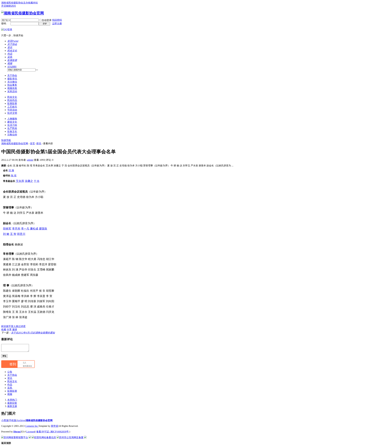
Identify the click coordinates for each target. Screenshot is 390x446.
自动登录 (46, 20)
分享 (9, 329)
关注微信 (12, 82)
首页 (12, 41)
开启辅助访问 (8, 6)
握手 (8, 326)
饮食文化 (12, 131)
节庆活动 (12, 110)
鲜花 (3, 326)
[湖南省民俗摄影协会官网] (22, 13)
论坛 (11, 66)
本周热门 (12, 400)
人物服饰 (12, 118)
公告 (9, 371)
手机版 (12, 420)
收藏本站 (33, 2)
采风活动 (12, 91)
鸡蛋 (23, 326)
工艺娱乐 (12, 106)
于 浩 (36, 181)
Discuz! (17, 431)
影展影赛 (12, 60)
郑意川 (21, 233)
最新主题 (12, 406)
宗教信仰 (12, 134)
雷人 (13, 326)
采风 (9, 57)
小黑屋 (5, 420)
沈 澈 (11, 170)
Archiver (21, 420)
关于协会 (12, 44)
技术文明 (12, 113)
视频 (9, 63)
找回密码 (57, 20)
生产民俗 (12, 128)
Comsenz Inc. (31, 426)
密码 (3, 23)
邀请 (14, 329)
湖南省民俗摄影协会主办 (14, 2)
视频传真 (12, 88)
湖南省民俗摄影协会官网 (14, 143)
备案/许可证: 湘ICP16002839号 (52, 431)
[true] (36, 69)
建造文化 (12, 122)
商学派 (54, 426)
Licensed (30, 431)
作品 (9, 54)
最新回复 (12, 403)
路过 (18, 326)
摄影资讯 (12, 78)
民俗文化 (12, 50)
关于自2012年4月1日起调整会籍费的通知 (33, 332)
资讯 (9, 47)
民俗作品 (12, 100)
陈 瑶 (13, 175)
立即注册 (57, 23)
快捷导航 (6, 140)
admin (30, 160)
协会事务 (12, 85)
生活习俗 (12, 125)
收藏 (3, 329)
